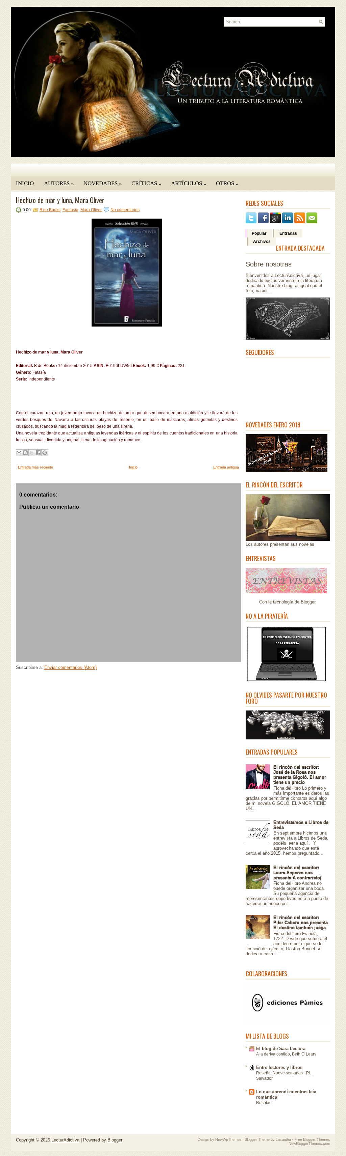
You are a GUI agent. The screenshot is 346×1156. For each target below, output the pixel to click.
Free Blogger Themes (312, 1139)
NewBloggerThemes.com (309, 1143)
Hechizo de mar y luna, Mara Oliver (60, 200)
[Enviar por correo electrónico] (19, 452)
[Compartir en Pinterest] (44, 452)
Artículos (188, 183)
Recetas (263, 1102)
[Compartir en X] (31, 452)
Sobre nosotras (269, 264)
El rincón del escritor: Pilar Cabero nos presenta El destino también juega (300, 922)
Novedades (102, 183)
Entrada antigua (226, 467)
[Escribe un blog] (25, 452)
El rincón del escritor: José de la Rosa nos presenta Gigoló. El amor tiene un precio (299, 774)
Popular (259, 233)
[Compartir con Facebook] (38, 452)
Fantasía (70, 209)
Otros (227, 183)
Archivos (262, 241)
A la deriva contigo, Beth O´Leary (286, 1054)
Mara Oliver (91, 209)
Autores (59, 183)
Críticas (146, 183)
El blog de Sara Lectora (280, 1048)
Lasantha (283, 1139)
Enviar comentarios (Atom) (70, 667)
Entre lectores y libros (279, 1067)
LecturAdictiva (65, 1140)
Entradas (288, 233)
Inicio (25, 183)
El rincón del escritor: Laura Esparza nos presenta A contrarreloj (297, 872)
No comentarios (125, 209)
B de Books (50, 209)
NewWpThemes (228, 1139)
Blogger (308, 601)
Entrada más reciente (35, 467)
